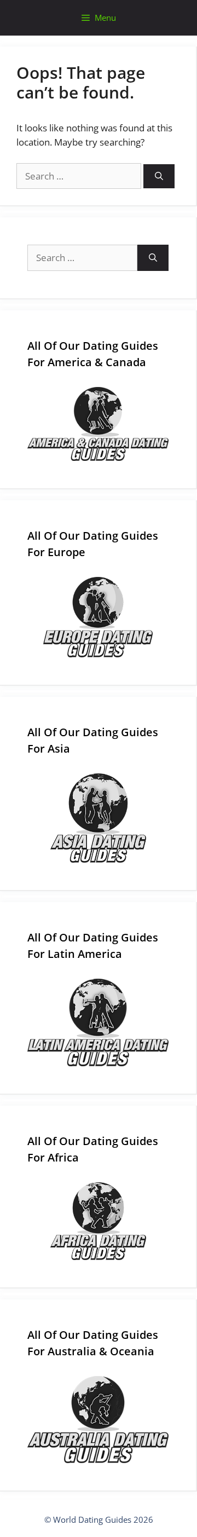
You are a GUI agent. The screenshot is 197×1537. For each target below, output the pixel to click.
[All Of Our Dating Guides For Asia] (98, 818)
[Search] (159, 176)
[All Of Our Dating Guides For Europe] (98, 617)
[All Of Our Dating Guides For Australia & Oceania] (98, 1419)
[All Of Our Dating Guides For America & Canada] (98, 424)
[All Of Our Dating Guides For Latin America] (98, 1022)
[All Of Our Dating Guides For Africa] (98, 1221)
